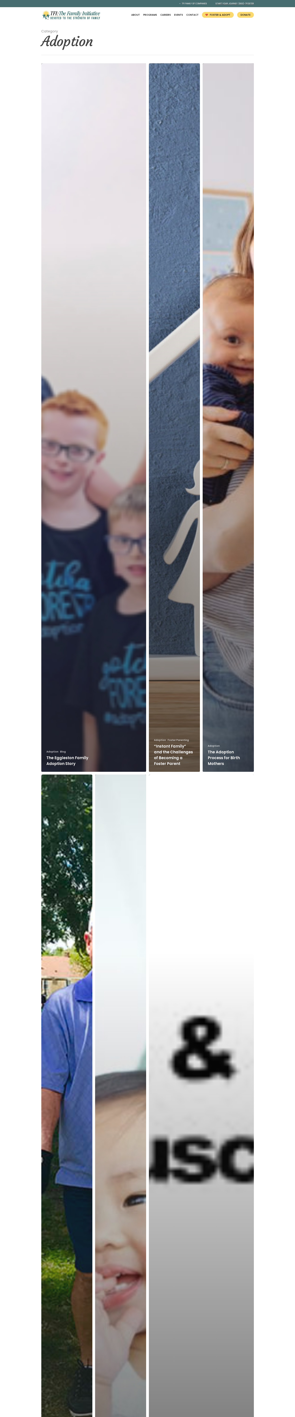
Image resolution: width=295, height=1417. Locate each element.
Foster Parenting (178, 740)
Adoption (52, 751)
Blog (63, 751)
